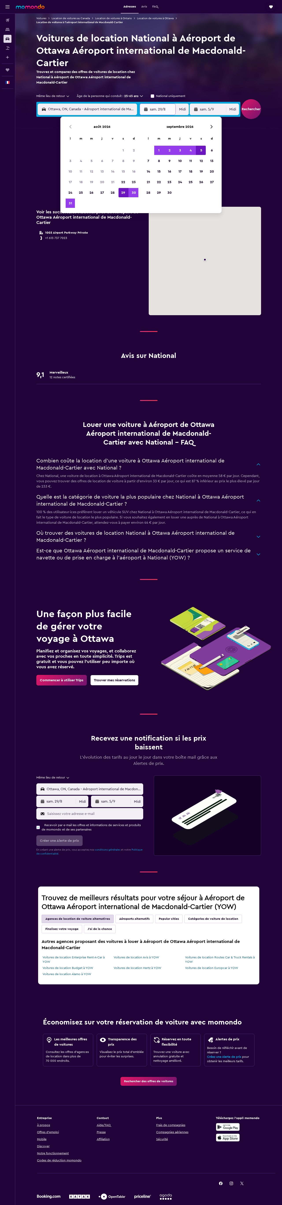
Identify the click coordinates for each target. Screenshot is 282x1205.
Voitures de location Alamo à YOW (67, 974)
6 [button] (102, 161)
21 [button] (112, 182)
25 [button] (81, 192)
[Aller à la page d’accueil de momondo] (30, 6)
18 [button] (81, 182)
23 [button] (134, 182)
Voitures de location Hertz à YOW (137, 968)
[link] (61, 680)
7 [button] (112, 161)
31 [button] (70, 203)
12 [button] (91, 171)
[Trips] (7, 69)
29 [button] (123, 192)
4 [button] (81, 161)
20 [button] (102, 182)
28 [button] (113, 192)
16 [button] (133, 171)
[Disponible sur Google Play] (228, 1127)
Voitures (41, 18)
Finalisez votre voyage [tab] (61, 929)
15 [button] (123, 171)
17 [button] (70, 182)
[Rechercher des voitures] (7, 38)
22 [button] (123, 182)
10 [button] (70, 171)
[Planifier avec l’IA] (7, 57)
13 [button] (102, 171)
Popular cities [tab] (169, 918)
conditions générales (107, 849)
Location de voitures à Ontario (113, 18)
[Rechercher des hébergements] (7, 29)
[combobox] (53, 96)
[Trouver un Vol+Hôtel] (7, 48)
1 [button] (123, 150)
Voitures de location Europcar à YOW (211, 968)
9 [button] (134, 161)
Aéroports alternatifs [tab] (134, 918)
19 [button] (91, 182)
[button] (7, 7)
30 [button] (134, 192)
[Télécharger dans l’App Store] (228, 1138)
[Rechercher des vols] (7, 20)
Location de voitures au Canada (71, 18)
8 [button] (123, 161)
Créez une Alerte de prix (224, 1056)
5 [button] (92, 161)
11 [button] (81, 171)
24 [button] (70, 192)
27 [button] (102, 192)
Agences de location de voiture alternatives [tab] (77, 918)
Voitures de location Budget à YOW (68, 968)
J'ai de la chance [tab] (100, 929)
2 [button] (134, 150)
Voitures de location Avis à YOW (136, 957)
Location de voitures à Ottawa (155, 18)
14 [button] (112, 171)
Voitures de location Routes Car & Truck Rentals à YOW (220, 959)
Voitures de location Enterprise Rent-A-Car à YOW (74, 959)
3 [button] (70, 161)
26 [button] (91, 192)
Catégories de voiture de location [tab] (213, 918)
